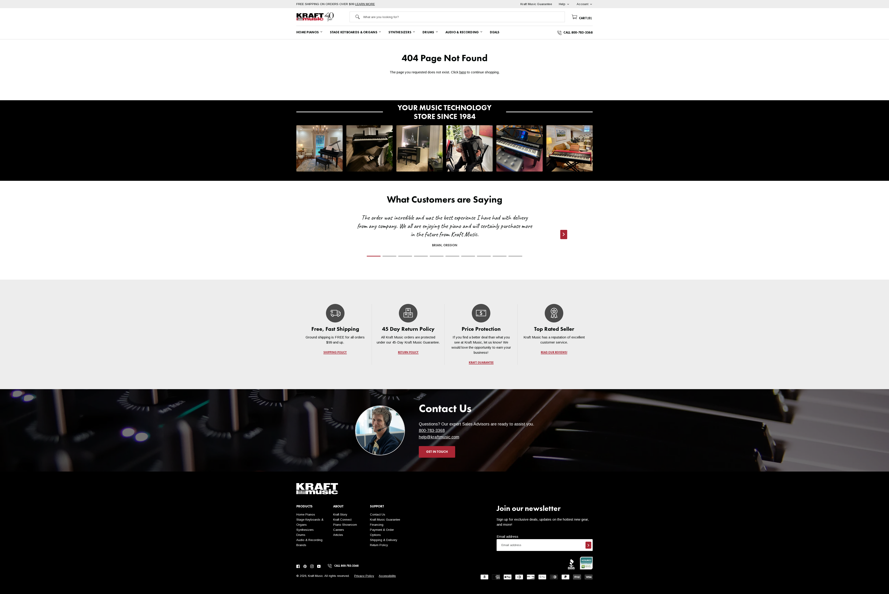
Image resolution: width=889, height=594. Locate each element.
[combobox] (464, 17)
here (462, 72)
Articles (338, 535)
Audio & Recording (309, 540)
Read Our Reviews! (554, 352)
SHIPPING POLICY (335, 352)
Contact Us (377, 514)
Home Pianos (305, 514)
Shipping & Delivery (383, 540)
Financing (376, 524)
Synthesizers (305, 529)
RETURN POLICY (408, 352)
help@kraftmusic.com (439, 437)
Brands (301, 545)
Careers (338, 529)
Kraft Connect (342, 519)
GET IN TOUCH (437, 451)
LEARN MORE (365, 4)
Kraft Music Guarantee (385, 519)
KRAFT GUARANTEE (481, 362)
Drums (300, 535)
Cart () (585, 18)
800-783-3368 (432, 430)
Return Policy (379, 545)
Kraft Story (340, 514)
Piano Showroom (345, 524)
